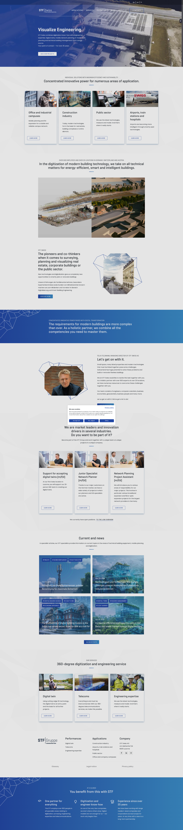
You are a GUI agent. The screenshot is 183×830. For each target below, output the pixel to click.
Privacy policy (109, 408)
